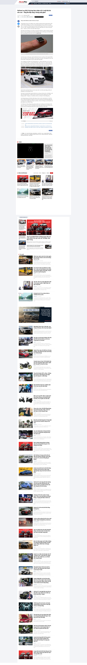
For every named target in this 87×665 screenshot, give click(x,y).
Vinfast (50, 133)
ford (25, 133)
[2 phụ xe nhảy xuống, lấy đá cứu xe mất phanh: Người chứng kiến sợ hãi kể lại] (26, 522)
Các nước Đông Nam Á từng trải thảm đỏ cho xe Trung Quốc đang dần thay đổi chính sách (42, 432)
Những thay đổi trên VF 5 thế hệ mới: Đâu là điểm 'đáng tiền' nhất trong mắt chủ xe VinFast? (30, 167)
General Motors (35, 133)
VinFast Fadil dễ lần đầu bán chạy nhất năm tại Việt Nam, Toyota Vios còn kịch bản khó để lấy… (38, 124)
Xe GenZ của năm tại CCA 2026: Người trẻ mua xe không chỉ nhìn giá (22, 237)
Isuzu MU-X (39, 133)
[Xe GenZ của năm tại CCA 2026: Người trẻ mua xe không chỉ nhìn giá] (22, 233)
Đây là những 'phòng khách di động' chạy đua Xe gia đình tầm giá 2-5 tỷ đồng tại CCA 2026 (42, 444)
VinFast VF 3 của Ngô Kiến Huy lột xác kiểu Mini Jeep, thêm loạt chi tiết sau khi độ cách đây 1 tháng (42, 593)
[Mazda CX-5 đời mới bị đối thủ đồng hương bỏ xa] (26, 511)
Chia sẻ (51, 15)
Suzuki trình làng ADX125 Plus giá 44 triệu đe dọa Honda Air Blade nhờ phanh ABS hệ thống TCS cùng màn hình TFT (42, 639)
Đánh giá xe (35, 3)
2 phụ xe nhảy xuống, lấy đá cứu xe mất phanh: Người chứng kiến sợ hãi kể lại (42, 519)
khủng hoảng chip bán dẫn (24, 135)
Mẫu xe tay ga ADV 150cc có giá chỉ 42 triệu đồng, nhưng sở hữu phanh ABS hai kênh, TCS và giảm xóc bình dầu (42, 397)
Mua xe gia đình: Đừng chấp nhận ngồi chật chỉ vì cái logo (21, 166)
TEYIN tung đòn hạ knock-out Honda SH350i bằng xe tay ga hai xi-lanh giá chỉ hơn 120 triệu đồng (42, 604)
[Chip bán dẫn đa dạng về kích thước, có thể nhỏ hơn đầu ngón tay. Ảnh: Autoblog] (37, 44)
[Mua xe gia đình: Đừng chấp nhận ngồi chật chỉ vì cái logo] (21, 162)
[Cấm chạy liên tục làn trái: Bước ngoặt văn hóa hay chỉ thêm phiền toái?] (48, 162)
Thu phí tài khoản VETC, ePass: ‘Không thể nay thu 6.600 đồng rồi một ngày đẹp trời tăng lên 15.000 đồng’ (48, 148)
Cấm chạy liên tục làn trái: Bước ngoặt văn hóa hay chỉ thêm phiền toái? (48, 166)
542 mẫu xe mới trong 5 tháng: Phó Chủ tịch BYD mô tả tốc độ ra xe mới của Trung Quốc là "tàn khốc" (42, 339)
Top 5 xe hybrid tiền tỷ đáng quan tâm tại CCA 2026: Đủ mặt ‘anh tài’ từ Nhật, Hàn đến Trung (22, 184)
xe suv (42, 133)
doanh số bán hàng (29, 133)
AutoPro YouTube (65, 1)
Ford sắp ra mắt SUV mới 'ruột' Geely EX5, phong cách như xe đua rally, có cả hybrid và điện (22, 247)
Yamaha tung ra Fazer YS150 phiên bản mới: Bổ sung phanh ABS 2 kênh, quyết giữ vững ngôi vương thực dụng (42, 363)
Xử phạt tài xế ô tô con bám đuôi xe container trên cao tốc (22, 197)
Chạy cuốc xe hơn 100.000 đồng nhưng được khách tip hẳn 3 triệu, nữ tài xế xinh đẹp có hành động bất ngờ (42, 410)
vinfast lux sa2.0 (26, 134)
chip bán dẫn (50, 134)
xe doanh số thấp (46, 133)
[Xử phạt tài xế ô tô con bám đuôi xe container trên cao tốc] (22, 192)
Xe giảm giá (36, 1)
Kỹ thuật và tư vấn (45, 3)
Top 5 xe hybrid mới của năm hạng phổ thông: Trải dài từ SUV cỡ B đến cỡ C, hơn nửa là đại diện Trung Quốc (42, 531)
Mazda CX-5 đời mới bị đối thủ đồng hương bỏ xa (42, 508)
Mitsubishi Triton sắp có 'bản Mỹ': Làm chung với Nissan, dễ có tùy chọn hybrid (35, 197)
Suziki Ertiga (30, 135)
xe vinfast (22, 134)
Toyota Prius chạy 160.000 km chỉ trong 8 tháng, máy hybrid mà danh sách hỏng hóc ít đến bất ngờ (42, 351)
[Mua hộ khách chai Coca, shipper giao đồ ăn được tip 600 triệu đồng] (26, 388)
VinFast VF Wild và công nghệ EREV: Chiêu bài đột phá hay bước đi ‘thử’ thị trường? (39, 167)
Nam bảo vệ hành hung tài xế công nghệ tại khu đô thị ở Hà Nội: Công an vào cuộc (43, 421)
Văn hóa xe (39, 3)
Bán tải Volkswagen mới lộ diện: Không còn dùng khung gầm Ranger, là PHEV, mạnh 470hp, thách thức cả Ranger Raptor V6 (42, 543)
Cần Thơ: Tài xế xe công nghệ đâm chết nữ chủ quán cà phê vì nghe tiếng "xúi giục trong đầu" (47, 184)
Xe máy (50, 3)
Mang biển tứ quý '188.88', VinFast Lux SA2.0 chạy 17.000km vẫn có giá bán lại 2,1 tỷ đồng (38, 127)
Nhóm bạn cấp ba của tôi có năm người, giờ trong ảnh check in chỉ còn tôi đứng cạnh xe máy (42, 258)
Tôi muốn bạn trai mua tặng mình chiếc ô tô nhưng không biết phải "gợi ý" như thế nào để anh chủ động (42, 616)
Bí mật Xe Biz (68, 3)
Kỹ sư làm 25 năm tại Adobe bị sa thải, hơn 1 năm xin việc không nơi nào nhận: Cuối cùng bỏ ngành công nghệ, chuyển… (35, 185)
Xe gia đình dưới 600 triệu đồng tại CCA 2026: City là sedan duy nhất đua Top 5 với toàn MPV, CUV (42, 652)
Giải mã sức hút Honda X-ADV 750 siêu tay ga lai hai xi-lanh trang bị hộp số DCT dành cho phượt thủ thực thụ (42, 627)
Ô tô (32, 3)
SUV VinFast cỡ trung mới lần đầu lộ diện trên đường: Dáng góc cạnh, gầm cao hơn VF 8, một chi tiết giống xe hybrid (42, 457)
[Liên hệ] (19, 26)
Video (20, 142)
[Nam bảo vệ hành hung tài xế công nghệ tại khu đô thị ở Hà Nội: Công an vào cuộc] (26, 423)
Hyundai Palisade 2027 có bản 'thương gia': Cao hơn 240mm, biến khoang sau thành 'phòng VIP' (47, 198)
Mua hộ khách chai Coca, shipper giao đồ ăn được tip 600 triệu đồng (42, 385)
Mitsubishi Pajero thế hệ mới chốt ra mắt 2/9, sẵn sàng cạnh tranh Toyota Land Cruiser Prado (42, 568)
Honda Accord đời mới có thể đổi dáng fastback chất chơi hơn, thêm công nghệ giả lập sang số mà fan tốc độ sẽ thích (42, 470)
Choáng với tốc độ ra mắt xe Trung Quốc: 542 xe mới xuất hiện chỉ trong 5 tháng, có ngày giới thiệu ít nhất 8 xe (42, 496)
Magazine (59, 1)
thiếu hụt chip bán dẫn (45, 134)
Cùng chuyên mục (22, 173)
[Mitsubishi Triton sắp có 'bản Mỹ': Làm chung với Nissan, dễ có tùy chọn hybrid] (35, 192)
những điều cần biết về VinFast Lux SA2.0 (35, 134)
